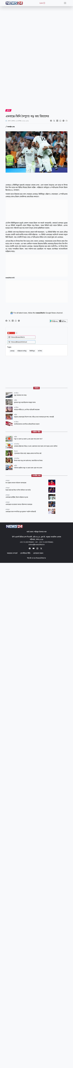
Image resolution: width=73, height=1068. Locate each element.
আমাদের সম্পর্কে (12, 553)
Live (41, 3)
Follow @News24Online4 (19, 342)
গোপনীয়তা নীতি (25, 553)
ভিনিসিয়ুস (32, 351)
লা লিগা (40, 351)
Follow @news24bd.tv (18, 337)
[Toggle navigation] (65, 3)
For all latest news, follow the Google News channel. (38, 313)
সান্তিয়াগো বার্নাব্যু (22, 351)
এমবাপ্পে (12, 351)
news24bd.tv (9, 277)
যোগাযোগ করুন (38, 553)
